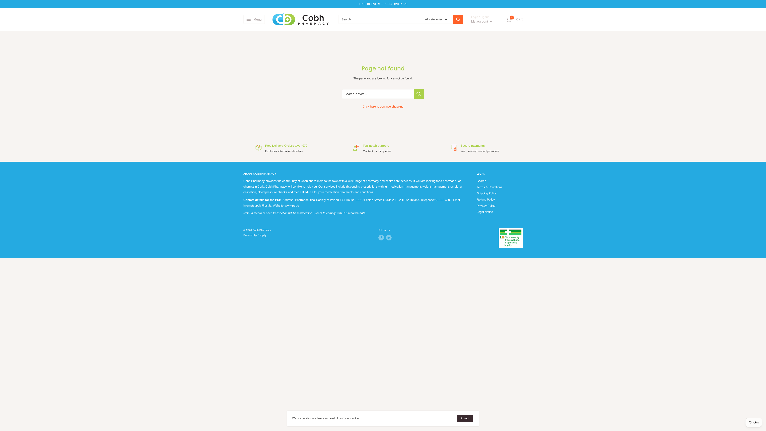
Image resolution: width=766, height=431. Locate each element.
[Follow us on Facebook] (381, 237)
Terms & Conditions (489, 187)
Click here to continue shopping (383, 106)
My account (480, 21)
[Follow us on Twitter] (389, 237)
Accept (465, 418)
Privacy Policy (486, 205)
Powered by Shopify (255, 235)
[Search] (458, 19)
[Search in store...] (419, 94)
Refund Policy (486, 199)
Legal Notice (485, 212)
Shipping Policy (487, 193)
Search (481, 181)
